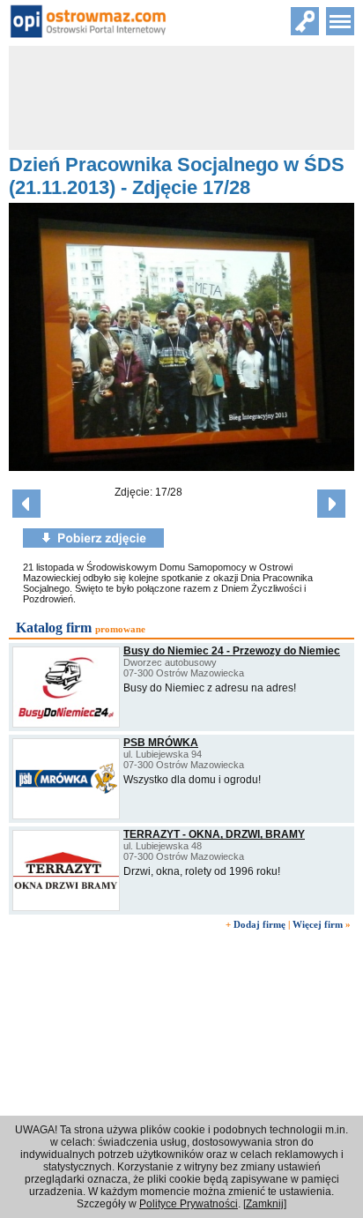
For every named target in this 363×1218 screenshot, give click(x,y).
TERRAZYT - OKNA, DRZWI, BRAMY (214, 834)
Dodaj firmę (259, 924)
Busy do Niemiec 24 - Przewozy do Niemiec (231, 651)
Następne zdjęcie (331, 503)
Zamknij (265, 1204)
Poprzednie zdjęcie (26, 503)
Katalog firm (54, 627)
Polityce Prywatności (188, 1204)
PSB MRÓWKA (160, 742)
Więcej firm (318, 924)
